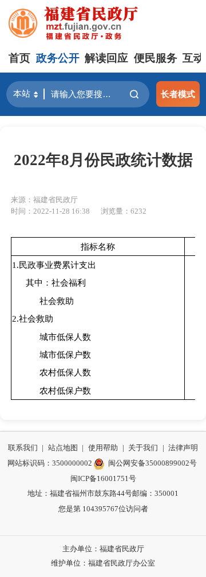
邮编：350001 (155, 493)
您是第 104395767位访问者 (103, 508)
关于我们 (143, 447)
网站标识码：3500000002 (49, 463)
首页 (19, 58)
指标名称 (98, 246)
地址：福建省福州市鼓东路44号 (79, 493)
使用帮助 (103, 447)
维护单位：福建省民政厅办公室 (103, 563)
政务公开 (58, 58)
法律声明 (183, 447)
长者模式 (178, 94)
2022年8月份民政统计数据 (103, 160)
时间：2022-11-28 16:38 (50, 211)
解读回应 (106, 58)
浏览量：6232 (123, 211)
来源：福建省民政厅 (44, 199)
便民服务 (155, 58)
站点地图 (63, 447)
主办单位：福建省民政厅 (103, 548)
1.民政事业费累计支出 (54, 265)
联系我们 (23, 447)
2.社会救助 (32, 318)
